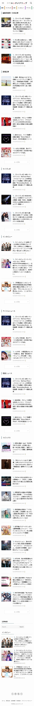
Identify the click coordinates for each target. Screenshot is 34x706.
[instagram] (15, 694)
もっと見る (17, 162)
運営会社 (8, 700)
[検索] (21, 694)
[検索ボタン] (31, 3)
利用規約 (18, 700)
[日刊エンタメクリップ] (17, 3)
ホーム (3, 700)
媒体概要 (13, 700)
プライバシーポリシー (27, 700)
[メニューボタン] (3, 3)
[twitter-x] (12, 694)
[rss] (18, 694)
